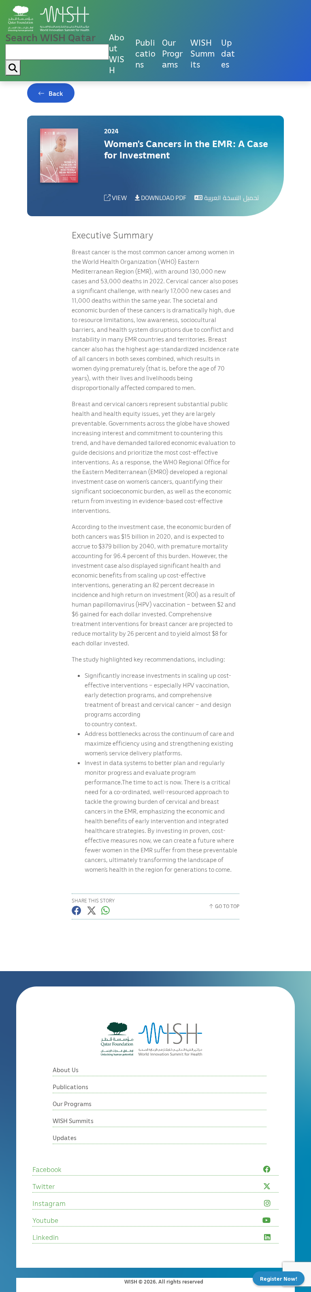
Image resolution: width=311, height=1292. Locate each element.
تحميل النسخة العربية (230, 197)
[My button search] (13, 68)
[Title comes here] (48, 19)
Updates (228, 53)
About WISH (116, 53)
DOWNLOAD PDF (163, 198)
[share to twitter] (91, 910)
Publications (145, 53)
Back (56, 93)
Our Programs (172, 53)
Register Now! (278, 1278)
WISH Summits (202, 53)
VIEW (119, 198)
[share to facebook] (76, 910)
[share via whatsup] (105, 910)
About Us (66, 1070)
